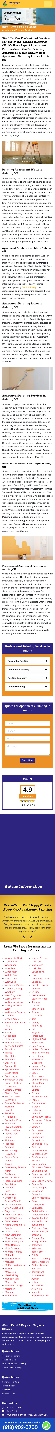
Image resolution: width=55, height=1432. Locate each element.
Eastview (36, 1110)
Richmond (10, 1140)
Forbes (35, 1093)
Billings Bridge (39, 1241)
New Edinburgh (13, 1234)
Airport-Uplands (40, 1295)
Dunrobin (36, 1113)
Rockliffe (9, 1113)
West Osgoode (13, 995)
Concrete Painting (10, 1382)
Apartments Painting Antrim (17, 30)
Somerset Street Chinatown (13, 1085)
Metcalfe (9, 1255)
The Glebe (10, 1056)
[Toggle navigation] (48, 4)
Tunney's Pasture (14, 1042)
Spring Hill (10, 1066)
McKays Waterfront (15, 1265)
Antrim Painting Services (24, 26)
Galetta (35, 1089)
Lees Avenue (38, 995)
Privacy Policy (8, 1385)
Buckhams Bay (39, 1228)
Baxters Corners (40, 1261)
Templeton (10, 1059)
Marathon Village (14, 1285)
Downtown (37, 1123)
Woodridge (11, 961)
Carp (34, 1201)
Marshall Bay (11, 1275)
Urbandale (10, 1035)
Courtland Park (39, 1143)
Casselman (37, 1191)
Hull (33, 1029)
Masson (9, 1268)
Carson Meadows (40, 1197)
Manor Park (11, 1295)
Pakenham (10, 1194)
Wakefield (10, 1015)
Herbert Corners (40, 1049)
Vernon (8, 1029)
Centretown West (40, 1174)
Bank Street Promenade (37, 1273)
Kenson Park (38, 1008)
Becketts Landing (40, 1258)
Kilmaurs (36, 1005)
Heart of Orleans (40, 1052)
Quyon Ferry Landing (11, 1159)
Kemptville (36, 1015)
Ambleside (37, 1285)
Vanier (8, 1032)
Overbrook (10, 1197)
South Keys (11, 1076)
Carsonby (36, 1194)
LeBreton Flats (39, 998)
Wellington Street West (14, 1007)
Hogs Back (37, 1032)
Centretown (37, 1177)
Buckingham (37, 1224)
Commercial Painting (12, 1367)
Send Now (27, 760)
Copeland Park (39, 1150)
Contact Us (7, 1389)
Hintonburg (37, 1035)
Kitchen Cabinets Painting (14, 1363)
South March (11, 1072)
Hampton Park (39, 1066)
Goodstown (37, 1076)
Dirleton (35, 1126)
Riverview (10, 1123)
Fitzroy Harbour (39, 1096)
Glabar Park (37, 1083)
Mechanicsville (12, 1258)
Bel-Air (35, 1255)
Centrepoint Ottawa (42, 1180)
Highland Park (38, 1039)
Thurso (8, 1052)
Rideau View (11, 1133)
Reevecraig (11, 1150)
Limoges (35, 988)
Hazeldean (37, 1056)
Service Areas (8, 1393)
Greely (34, 1072)
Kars (33, 1018)
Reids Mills (10, 1147)
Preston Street (12, 1177)
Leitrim (35, 992)
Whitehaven (11, 978)
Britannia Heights (40, 1231)
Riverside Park (12, 1130)
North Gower (12, 1231)
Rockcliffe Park (13, 1120)
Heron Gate (37, 1045)
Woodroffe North (14, 958)
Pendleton (10, 1184)
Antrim (34, 1282)
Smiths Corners (13, 1089)
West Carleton (12, 998)
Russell (8, 1110)
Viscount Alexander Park (15, 1024)
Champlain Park (39, 1170)
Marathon (10, 1288)
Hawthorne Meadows (37, 1061)
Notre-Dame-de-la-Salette (15, 1226)
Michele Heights (13, 1251)
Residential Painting (11, 1356)
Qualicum (10, 1174)
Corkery (35, 1147)
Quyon (8, 1164)
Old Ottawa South (14, 1214)
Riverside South (13, 1126)
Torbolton (10, 1049)
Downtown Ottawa (41, 1120)
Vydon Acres (12, 1018)
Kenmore (36, 1012)
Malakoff (36, 961)
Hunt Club (36, 1025)
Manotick (10, 1292)
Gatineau (36, 1086)
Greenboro (37, 1069)
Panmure (9, 1187)
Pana (7, 1191)
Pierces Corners (13, 1180)
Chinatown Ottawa (41, 1167)
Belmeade (36, 1245)
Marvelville (10, 1271)
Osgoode (10, 1211)
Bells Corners (38, 1251)
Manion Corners (39, 958)
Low (33, 975)
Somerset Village (14, 1079)
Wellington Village (14, 1002)
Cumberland (37, 1137)
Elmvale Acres (39, 1103)
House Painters (9, 1359)
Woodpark (10, 965)
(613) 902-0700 (20, 1427)
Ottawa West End (14, 1201)
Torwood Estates (14, 1045)
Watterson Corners (15, 1012)
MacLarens (37, 965)
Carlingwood (38, 1204)
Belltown (36, 1248)
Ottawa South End (14, 1204)
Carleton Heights (40, 1214)
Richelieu (9, 1143)
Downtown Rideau (41, 1116)
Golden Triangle (39, 1079)
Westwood (10, 981)
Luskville (36, 968)
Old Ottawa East (13, 1218)
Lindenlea (36, 981)
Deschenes (37, 1130)
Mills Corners (12, 1248)
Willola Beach (12, 975)
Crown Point (38, 1140)
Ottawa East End (14, 1207)
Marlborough (12, 1278)
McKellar (9, 1261)
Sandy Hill (10, 1099)
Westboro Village (14, 988)
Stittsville (10, 1062)
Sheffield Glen (12, 1096)
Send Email (12, 1411)
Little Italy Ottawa (40, 978)
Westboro (10, 992)
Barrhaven (36, 1268)
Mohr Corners (12, 1245)
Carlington (37, 1207)
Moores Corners (13, 1238)
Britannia (36, 1234)
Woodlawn (10, 968)
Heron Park (37, 1042)
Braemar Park (38, 1238)
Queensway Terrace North (15, 1169)
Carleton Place (39, 1211)
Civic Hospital (38, 1164)
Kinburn (35, 1002)
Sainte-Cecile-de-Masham (14, 1105)
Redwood (10, 1153)
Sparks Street (12, 1069)
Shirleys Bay (11, 1093)
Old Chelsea (11, 1221)
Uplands (9, 1039)
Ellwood (35, 1106)
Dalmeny (36, 1133)
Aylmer (35, 1278)
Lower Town (38, 971)
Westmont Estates (14, 985)
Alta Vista (36, 1288)
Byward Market (39, 1218)
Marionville (10, 1282)
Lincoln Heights (39, 985)
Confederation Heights (39, 1159)
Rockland (10, 1116)
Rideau (8, 1137)
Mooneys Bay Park (15, 1241)
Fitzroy (35, 1099)
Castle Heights (39, 1187)
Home (5, 26)
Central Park (38, 1184)
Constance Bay (39, 1153)
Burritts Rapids (39, 1221)
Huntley (35, 1022)
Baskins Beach (39, 1265)
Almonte (35, 1292)
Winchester (11, 971)
